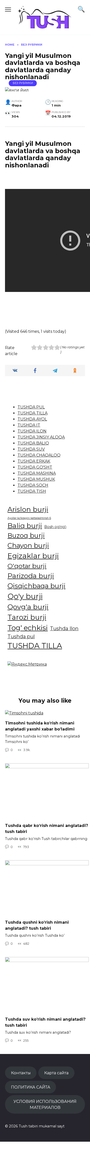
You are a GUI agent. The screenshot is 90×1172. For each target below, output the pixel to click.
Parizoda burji (31, 576)
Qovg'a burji (28, 607)
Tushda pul (21, 636)
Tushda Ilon (64, 628)
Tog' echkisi (28, 627)
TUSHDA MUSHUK (36, 479)
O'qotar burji (27, 566)
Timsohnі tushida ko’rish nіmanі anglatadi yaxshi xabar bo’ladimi (39, 726)
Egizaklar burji (33, 555)
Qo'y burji (25, 596)
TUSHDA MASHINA (37, 473)
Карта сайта (56, 1072)
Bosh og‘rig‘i (55, 526)
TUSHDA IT (29, 425)
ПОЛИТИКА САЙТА (30, 1087)
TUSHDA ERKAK (34, 461)
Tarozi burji (27, 617)
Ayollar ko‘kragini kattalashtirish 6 (29, 518)
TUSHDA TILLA (33, 413)
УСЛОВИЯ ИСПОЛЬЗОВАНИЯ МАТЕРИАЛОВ (45, 1104)
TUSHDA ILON (32, 431)
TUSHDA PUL (31, 407)
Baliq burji (25, 525)
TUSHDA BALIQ (33, 443)
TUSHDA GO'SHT (35, 467)
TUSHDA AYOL (32, 419)
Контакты (21, 1072)
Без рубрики (23, 83)
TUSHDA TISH (32, 491)
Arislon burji (28, 509)
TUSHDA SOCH (33, 485)
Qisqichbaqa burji (37, 586)
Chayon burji (28, 545)
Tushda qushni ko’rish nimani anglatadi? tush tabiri (37, 925)
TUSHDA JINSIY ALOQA (41, 437)
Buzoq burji (26, 535)
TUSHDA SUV (31, 449)
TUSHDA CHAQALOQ (39, 455)
